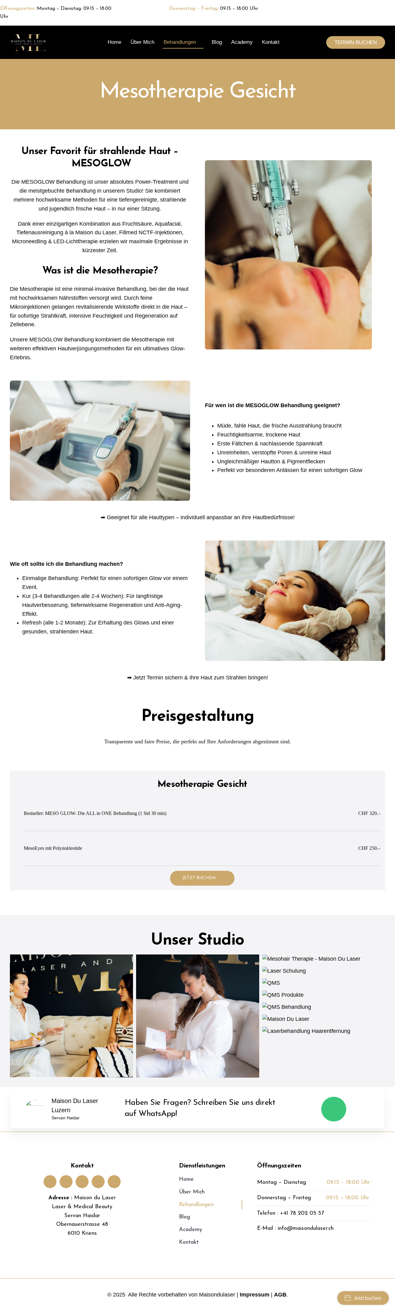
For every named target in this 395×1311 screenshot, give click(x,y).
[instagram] (381, 9)
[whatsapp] (392, 9)
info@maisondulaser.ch (306, 1228)
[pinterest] (98, 1181)
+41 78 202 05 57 (302, 1213)
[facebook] (370, 9)
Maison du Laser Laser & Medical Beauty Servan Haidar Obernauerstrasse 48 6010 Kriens (84, 1215)
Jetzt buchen (367, 1298)
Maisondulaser (217, 1295)
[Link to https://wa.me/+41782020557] (333, 1109)
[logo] (29, 36)
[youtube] (82, 1181)
